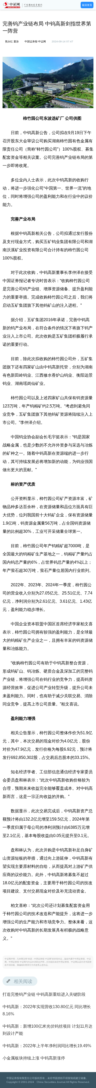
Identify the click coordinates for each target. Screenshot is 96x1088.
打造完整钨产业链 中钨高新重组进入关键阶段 (44, 994)
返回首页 (87, 5)
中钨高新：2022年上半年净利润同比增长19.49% (47, 1046)
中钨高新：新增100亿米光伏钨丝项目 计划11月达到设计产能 (47, 1030)
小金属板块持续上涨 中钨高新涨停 (34, 1058)
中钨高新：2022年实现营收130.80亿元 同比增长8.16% (47, 1010)
